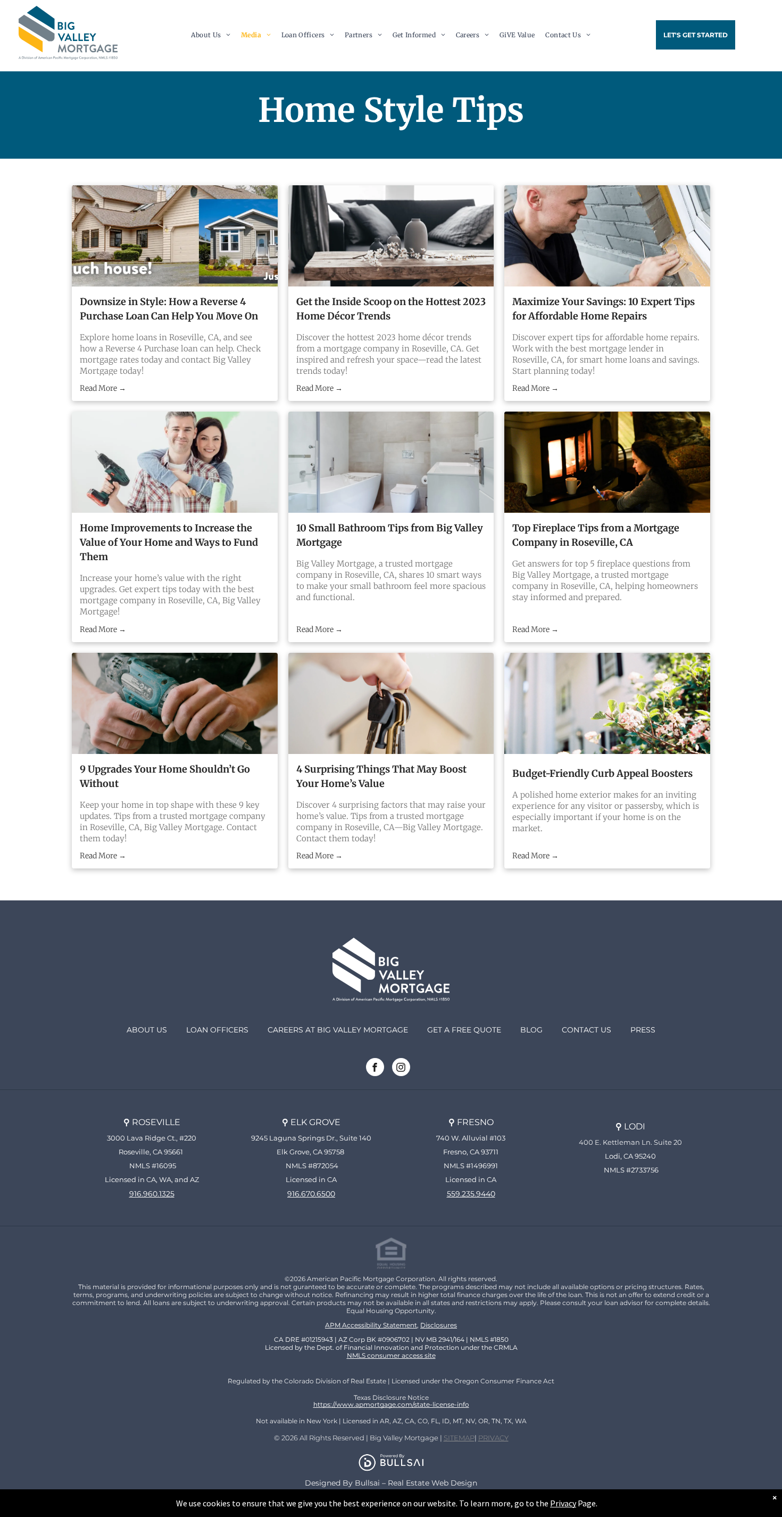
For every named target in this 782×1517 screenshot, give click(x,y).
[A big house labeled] (175, 235)
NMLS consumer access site (391, 1355)
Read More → (103, 388)
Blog (531, 1030)
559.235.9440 (471, 1194)
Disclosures (438, 1325)
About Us (147, 1030)
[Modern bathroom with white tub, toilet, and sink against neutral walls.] (391, 462)
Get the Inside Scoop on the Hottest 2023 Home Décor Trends (391, 309)
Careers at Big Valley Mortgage (338, 1030)
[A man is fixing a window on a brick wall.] (607, 235)
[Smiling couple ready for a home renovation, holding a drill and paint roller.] (175, 462)
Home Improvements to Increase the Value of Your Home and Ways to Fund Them (169, 542)
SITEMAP (459, 1437)
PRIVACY (493, 1437)
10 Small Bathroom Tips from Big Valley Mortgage (389, 535)
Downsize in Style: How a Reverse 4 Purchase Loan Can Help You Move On (169, 309)
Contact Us (586, 1030)
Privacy (563, 1503)
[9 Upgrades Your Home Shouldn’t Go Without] (175, 703)
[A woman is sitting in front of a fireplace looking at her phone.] (607, 462)
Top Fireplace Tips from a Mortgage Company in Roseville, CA (595, 535)
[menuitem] (211, 34)
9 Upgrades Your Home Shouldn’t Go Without (165, 776)
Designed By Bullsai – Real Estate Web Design (391, 1483)
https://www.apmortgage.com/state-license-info (391, 1404)
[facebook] (375, 1068)
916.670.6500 (311, 1194)
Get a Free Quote (464, 1030)
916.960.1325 (151, 1194)
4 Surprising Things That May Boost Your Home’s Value (381, 776)
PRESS (642, 1030)
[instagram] (401, 1068)
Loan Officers (217, 1030)
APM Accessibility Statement (371, 1325)
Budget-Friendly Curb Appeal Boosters (602, 773)
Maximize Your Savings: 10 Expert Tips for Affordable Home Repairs (603, 309)
